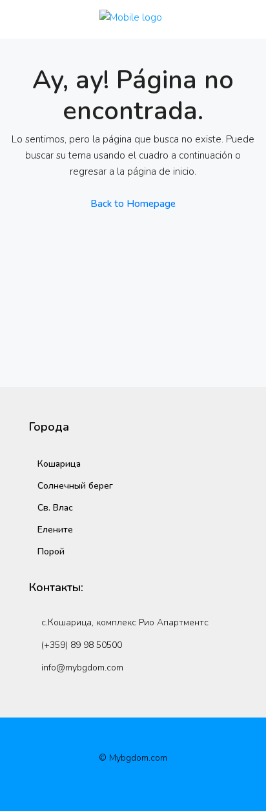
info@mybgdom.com (82, 667)
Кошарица (59, 464)
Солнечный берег (75, 486)
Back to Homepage (133, 203)
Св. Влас (55, 508)
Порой (51, 551)
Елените (55, 529)
